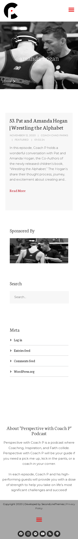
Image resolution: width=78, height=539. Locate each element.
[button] (71, 9)
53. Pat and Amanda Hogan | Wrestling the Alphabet (39, 124)
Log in (18, 340)
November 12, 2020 (23, 135)
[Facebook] (21, 534)
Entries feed (22, 350)
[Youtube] (43, 534)
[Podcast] (57, 534)
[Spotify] (35, 534)
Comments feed (24, 361)
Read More (18, 190)
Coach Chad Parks (54, 135)
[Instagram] (28, 534)
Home (6, 81)
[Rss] (50, 534)
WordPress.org (24, 371)
